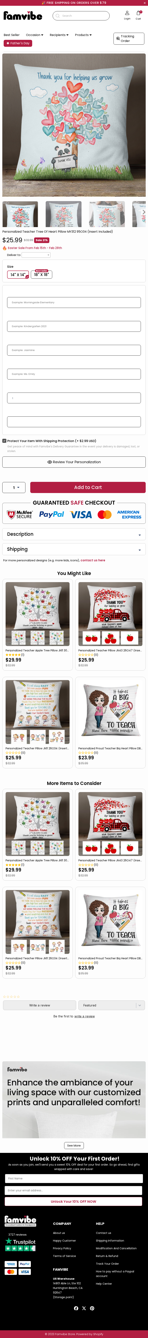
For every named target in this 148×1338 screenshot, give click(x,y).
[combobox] (81, 15)
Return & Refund (107, 1256)
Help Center (104, 1284)
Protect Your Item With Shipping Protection (51, 441)
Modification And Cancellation (116, 1248)
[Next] (144, 212)
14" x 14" (18, 274)
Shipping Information (110, 1241)
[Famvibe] (23, 15)
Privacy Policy (62, 1248)
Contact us (103, 1233)
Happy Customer (64, 1241)
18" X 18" (41, 274)
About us (59, 1233)
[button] (34, 35)
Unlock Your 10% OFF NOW (73, 1201)
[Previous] (4, 212)
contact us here (92, 560)
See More (74, 1145)
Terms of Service (64, 1256)
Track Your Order (107, 1264)
